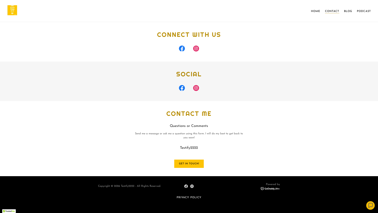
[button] (370, 205)
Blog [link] (348, 11)
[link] (12, 10)
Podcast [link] (364, 11)
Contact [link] (332, 11)
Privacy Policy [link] (189, 197)
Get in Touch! (189, 164)
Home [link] (315, 11)
